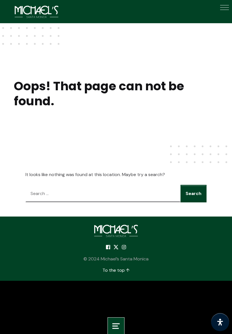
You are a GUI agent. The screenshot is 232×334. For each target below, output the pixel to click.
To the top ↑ (116, 270)
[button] (224, 7)
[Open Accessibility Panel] (220, 322)
